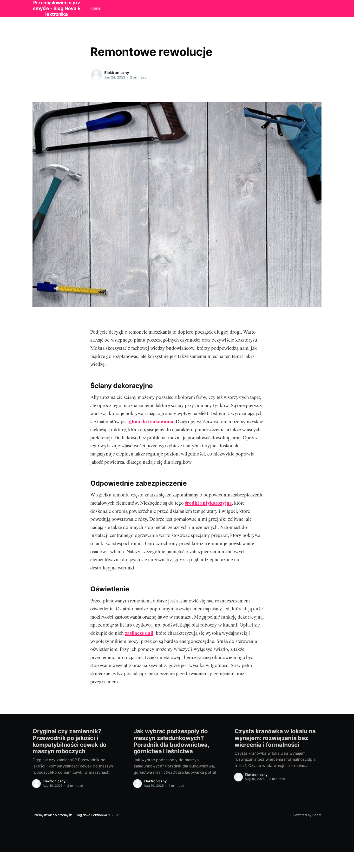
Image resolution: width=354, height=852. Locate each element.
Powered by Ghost (307, 815)
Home (95, 8)
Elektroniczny (116, 72)
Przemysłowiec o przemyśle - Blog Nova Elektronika (70, 815)
